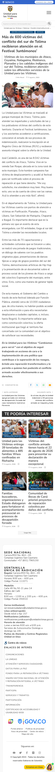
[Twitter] (37, 385)
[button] (12, 2)
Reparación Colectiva (13, 436)
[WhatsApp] (43, 385)
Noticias (40, 32)
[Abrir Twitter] (21, 752)
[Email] (49, 385)
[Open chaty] (49, 767)
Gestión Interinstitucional (22, 32)
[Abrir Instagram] (40, 752)
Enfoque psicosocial (12, 485)
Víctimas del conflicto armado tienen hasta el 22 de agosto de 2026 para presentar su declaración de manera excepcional (40, 452)
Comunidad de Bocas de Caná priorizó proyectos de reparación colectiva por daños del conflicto (40, 501)
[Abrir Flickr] (34, 752)
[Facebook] (30, 385)
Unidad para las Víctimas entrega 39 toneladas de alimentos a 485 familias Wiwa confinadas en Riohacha (13, 451)
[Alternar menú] (49, 12)
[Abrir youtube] (15, 752)
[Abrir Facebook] (27, 752)
